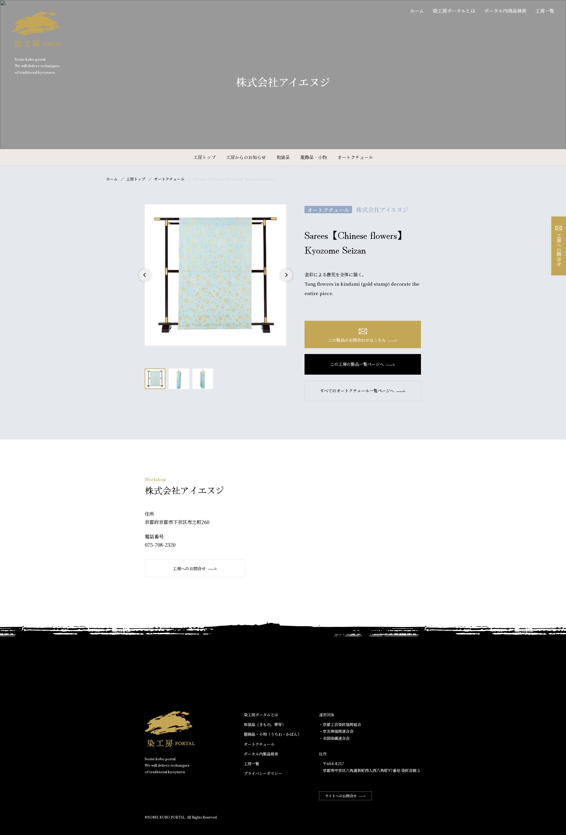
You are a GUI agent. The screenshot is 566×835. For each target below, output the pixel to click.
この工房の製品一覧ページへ (357, 364)
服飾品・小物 (313, 157)
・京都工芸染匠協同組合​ (340, 724)
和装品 (283, 157)
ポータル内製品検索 (261, 754)
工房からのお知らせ (246, 157)
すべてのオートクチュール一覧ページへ (357, 390)
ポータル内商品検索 (505, 10)
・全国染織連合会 (334, 738)
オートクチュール (355, 157)
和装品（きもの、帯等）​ (265, 724)
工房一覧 (544, 10)
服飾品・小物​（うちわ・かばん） (272, 734)
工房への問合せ (558, 249)
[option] (215, 275)
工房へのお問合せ (189, 568)
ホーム (417, 10)
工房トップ (204, 157)
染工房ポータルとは (454, 10)
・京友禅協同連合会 (336, 731)
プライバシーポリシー (263, 773)
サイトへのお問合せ (341, 795)
